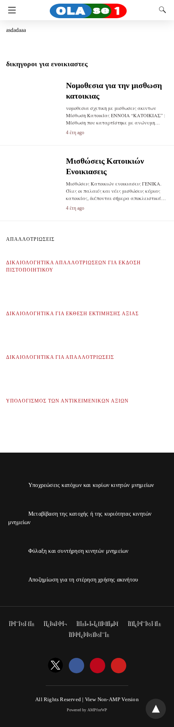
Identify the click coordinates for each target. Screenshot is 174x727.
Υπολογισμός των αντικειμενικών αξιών (67, 401)
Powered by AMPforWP (87, 710)
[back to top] (156, 709)
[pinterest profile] (97, 666)
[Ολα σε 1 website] (88, 7)
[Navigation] (10, 10)
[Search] (160, 9)
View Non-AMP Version (112, 699)
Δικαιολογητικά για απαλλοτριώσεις (60, 357)
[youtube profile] (118, 666)
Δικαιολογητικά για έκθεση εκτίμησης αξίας (72, 313)
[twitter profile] (55, 666)
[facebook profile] (76, 666)
